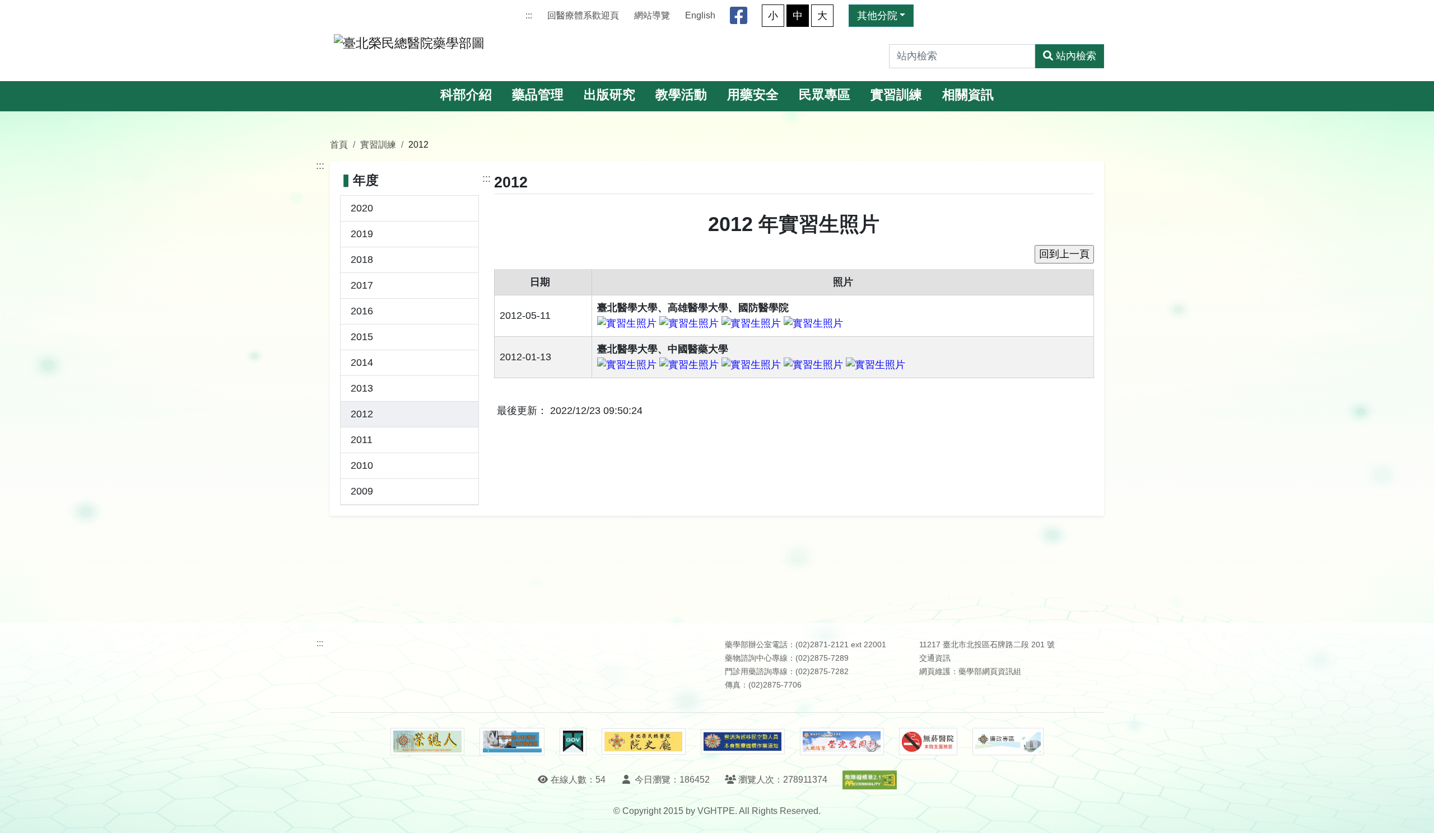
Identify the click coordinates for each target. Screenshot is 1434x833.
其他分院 (877, 15)
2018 (362, 259)
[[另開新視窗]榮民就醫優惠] (511, 742)
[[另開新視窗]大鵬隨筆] (842, 741)
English (700, 15)
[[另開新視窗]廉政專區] (1008, 742)
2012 (362, 414)
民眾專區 (824, 95)
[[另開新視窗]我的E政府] (573, 742)
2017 (362, 285)
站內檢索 (1076, 56)
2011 (362, 439)
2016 (362, 311)
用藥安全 (753, 95)
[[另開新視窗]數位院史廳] (644, 741)
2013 (362, 388)
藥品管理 (538, 95)
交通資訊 (935, 658)
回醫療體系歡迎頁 (583, 15)
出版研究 (609, 95)
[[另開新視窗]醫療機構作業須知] (743, 741)
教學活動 (681, 95)
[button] (1415, 813)
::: (528, 15)
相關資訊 (968, 95)
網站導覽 (652, 15)
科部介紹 (466, 95)
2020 (362, 208)
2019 (362, 233)
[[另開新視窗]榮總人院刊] (427, 742)
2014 (362, 362)
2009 (362, 491)
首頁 (339, 144)
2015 (362, 336)
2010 (362, 465)
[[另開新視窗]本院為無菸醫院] (928, 742)
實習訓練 (896, 95)
